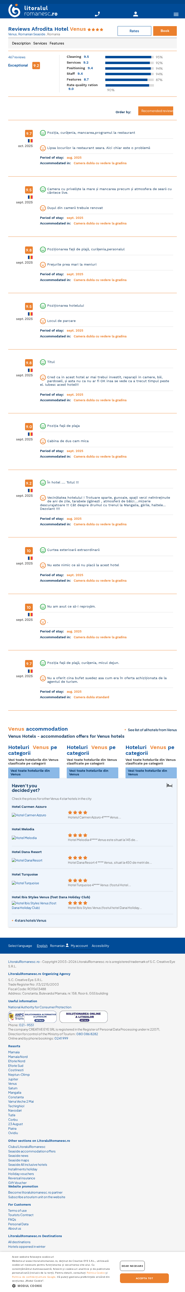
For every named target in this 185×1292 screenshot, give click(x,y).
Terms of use (17, 1210)
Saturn (12, 1088)
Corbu (13, 1119)
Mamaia (14, 1052)
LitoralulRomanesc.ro (24, 962)
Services (40, 43)
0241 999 (61, 1038)
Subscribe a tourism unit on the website (36, 1197)
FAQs (12, 1219)
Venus (12, 34)
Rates (134, 31)
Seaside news (18, 1156)
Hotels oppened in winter (26, 1246)
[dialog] (92, 1272)
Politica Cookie (96, 1272)
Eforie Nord (16, 1061)
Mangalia (14, 1092)
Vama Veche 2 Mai (21, 1101)
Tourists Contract (20, 1215)
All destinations (19, 1242)
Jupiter (13, 1079)
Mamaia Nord (18, 1057)
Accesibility (100, 946)
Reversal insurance (21, 1178)
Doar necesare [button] (132, 1266)
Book (165, 31)
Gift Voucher (17, 1183)
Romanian (57, 946)
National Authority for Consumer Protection (39, 1007)
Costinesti (16, 1070)
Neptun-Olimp (19, 1075)
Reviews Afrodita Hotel (47, 29)
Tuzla (11, 1115)
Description (21, 43)
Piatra (12, 1128)
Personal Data (18, 1224)
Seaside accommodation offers (32, 1151)
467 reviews (17, 57)
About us (14, 1228)
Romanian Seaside (32, 34)
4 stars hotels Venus (30, 920)
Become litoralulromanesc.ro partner (35, 1192)
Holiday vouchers (21, 1174)
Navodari (15, 1110)
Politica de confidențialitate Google (34, 1276)
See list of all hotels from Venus (152, 730)
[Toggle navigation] (176, 14)
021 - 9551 (26, 1025)
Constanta (16, 1097)
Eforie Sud (15, 1066)
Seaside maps (18, 1160)
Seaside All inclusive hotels (27, 1164)
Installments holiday (22, 1169)
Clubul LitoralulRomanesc (27, 1147)
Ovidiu (13, 1133)
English (42, 946)
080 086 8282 (87, 1034)
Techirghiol (16, 1106)
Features (57, 43)
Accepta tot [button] (144, 1278)
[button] (63, 1285)
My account (79, 946)
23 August (15, 1124)
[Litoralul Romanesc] (31, 11)
